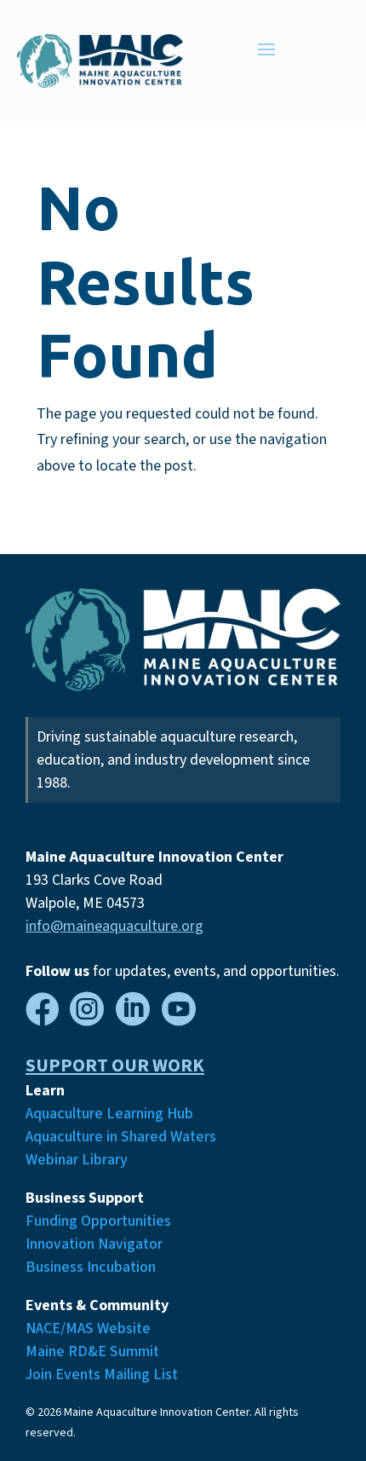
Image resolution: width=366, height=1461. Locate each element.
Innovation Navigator (94, 1244)
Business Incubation (91, 1267)
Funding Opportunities (98, 1221)
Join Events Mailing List (102, 1374)
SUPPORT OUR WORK (115, 1065)
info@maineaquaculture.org (114, 926)
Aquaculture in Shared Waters (121, 1136)
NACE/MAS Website (88, 1328)
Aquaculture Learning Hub (109, 1113)
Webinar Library (77, 1159)
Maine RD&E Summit (92, 1351)
